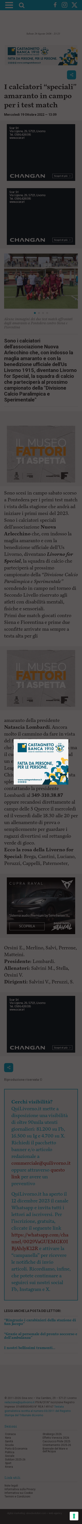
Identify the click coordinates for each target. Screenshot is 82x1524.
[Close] (68, 739)
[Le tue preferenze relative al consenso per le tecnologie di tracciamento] (74, 1516)
